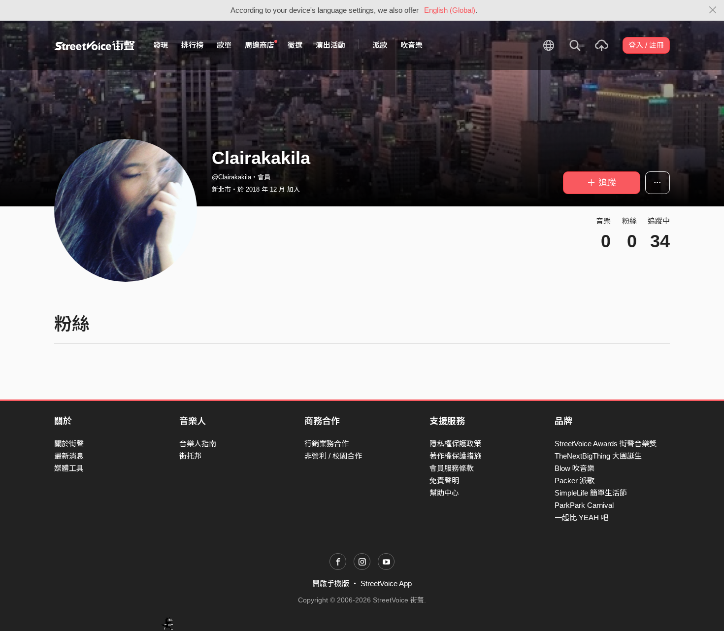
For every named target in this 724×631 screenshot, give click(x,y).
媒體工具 (69, 468)
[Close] (713, 10)
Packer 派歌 (574, 480)
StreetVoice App (386, 583)
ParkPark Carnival (584, 505)
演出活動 (330, 45)
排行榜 (192, 45)
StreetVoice (94, 45)
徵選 (295, 45)
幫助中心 (444, 493)
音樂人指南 (197, 443)
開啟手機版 (330, 583)
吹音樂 (411, 45)
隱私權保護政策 (455, 443)
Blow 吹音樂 (574, 468)
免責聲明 (444, 480)
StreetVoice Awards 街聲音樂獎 (606, 443)
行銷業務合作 (326, 443)
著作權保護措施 (455, 456)
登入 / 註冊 (646, 45)
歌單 (224, 45)
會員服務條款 (451, 468)
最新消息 (69, 456)
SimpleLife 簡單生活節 (591, 493)
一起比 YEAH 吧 (581, 517)
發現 (160, 45)
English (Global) (449, 10)
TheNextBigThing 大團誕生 (598, 456)
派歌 (379, 45)
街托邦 (190, 456)
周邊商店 (259, 45)
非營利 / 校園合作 (333, 456)
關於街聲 (69, 443)
